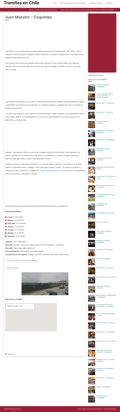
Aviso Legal (82, 409)
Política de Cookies (110, 409)
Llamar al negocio (13, 268)
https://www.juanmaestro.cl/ (51, 170)
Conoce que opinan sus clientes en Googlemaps (22, 260)
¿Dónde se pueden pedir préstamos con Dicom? (43, 9)
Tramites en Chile (21, 2)
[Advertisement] (45, 36)
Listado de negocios (96, 3)
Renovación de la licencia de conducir (73, 3)
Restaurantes (11, 354)
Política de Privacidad (94, 409)
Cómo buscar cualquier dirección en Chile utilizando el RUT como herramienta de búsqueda (87, 9)
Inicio (55, 3)
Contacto (109, 3)
